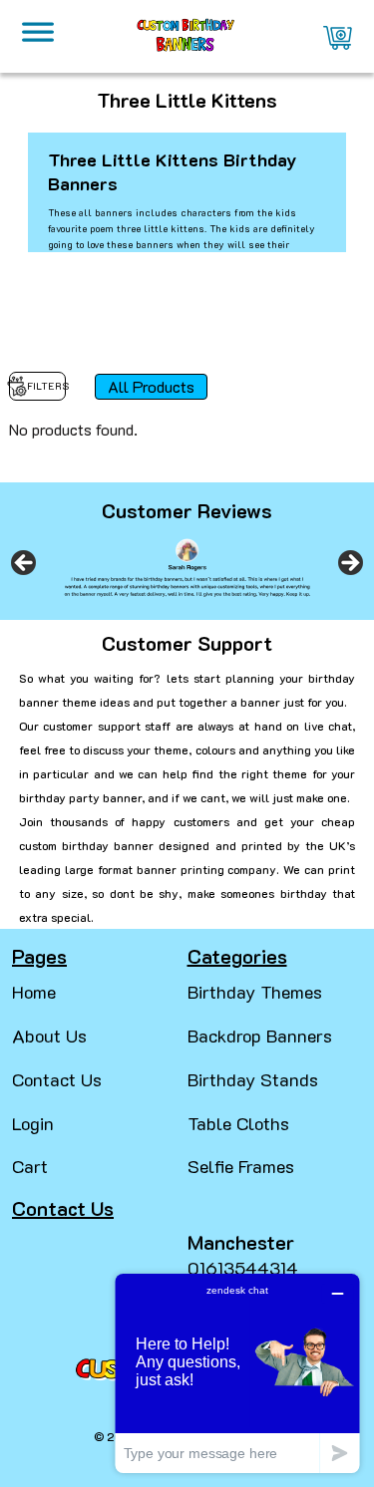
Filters (46, 386)
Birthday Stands (252, 1079)
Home (34, 992)
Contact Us (57, 1079)
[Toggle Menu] (38, 37)
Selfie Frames (240, 1166)
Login (33, 1123)
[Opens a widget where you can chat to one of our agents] (237, 1373)
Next (349, 564)
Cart (30, 1166)
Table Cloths (238, 1123)
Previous (25, 564)
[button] (24, 1447)
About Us (49, 1035)
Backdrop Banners (259, 1035)
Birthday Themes (254, 992)
